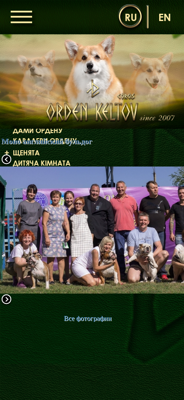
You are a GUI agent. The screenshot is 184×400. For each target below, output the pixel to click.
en (164, 17)
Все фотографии (88, 318)
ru (131, 17)
